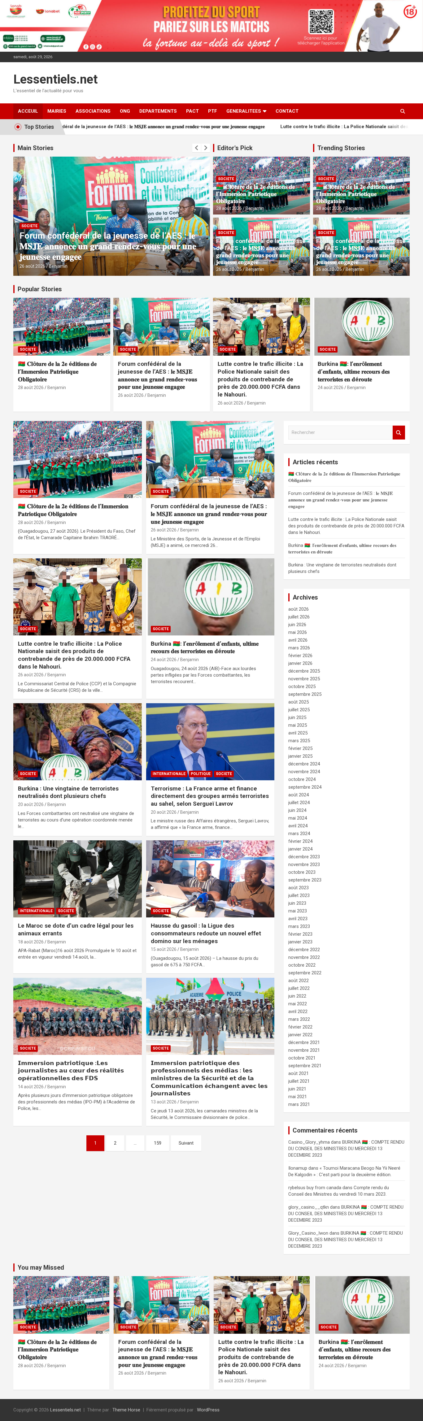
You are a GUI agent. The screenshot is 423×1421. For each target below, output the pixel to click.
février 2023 (300, 934)
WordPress (208, 1410)
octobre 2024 (302, 779)
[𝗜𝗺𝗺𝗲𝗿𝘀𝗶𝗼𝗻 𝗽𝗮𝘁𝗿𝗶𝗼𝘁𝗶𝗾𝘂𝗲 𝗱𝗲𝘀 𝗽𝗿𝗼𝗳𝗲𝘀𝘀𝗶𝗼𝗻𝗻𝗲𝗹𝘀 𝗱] (210, 1016)
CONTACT (287, 111)
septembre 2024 (304, 787)
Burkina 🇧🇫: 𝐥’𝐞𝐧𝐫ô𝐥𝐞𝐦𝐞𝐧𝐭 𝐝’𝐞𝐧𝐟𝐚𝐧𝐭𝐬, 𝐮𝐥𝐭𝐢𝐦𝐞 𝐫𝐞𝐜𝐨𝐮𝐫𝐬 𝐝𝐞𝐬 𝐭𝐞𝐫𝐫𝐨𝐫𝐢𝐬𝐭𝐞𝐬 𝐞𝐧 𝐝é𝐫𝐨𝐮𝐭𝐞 (354, 371)
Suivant (186, 1143)
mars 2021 (299, 1104)
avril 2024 (297, 826)
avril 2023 (297, 918)
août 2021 (298, 1073)
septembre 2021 (304, 1065)
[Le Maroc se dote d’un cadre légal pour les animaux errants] (77, 879)
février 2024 (300, 841)
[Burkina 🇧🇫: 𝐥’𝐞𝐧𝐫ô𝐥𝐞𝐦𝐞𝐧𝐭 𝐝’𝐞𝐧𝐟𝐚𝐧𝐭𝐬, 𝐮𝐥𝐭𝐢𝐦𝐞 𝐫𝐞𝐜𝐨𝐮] (210, 596)
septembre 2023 (304, 880)
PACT (192, 111)
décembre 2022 (304, 949)
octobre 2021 (302, 1058)
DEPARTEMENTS (158, 111)
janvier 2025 (300, 756)
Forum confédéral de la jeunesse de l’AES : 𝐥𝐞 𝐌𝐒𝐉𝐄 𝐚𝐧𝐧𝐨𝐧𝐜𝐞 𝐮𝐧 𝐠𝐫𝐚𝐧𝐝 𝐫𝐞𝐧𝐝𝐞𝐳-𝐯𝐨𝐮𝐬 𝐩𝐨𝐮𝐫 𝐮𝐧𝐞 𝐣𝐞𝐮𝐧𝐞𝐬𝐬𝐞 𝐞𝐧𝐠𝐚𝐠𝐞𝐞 (261, 251)
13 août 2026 (164, 1101)
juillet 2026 (299, 617)
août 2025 (298, 702)
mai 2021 (297, 1096)
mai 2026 (297, 632)
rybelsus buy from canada (314, 1187)
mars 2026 (299, 648)
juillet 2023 (299, 895)
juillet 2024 (299, 802)
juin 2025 (297, 717)
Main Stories (36, 148)
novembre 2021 (304, 1050)
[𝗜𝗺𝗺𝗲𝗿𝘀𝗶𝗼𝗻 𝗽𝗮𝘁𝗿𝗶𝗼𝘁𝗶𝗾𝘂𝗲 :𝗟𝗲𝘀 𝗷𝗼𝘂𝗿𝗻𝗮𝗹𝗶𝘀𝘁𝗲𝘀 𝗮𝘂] (77, 1016)
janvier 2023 (300, 942)
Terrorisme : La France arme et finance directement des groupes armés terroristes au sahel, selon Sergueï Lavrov (210, 796)
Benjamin (58, 266)
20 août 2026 (31, 804)
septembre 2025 (304, 694)
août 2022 (298, 980)
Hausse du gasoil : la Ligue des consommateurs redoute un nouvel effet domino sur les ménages (206, 933)
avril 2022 (297, 1011)
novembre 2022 (304, 957)
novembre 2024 (304, 771)
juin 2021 (297, 1089)
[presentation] (196, 148)
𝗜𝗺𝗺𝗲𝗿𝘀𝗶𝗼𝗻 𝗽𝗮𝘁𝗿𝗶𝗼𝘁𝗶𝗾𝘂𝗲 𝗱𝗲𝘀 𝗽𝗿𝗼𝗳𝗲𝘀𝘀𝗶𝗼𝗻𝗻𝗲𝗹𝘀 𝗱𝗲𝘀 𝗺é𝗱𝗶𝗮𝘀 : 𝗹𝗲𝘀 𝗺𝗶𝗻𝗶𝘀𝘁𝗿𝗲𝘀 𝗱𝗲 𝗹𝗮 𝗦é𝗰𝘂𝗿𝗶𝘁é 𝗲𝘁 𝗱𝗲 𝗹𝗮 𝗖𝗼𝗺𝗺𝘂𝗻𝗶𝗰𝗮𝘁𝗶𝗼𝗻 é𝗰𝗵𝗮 (209, 1078)
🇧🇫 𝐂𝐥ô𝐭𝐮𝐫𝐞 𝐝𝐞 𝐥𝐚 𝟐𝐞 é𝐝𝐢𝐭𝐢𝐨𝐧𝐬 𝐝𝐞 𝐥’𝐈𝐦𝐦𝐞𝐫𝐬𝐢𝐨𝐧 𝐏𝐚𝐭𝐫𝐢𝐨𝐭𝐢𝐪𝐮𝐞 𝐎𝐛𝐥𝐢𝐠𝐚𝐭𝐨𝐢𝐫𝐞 (255, 194)
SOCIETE (29, 226)
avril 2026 (297, 640)
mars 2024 (299, 833)
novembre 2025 (304, 679)
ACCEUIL (28, 111)
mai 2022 (297, 1004)
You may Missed (41, 1267)
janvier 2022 (300, 1035)
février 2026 (300, 655)
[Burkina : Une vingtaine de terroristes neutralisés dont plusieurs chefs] (77, 741)
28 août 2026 (229, 208)
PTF (212, 111)
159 (157, 1143)
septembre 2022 (304, 973)
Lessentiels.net (55, 79)
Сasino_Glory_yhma (309, 1142)
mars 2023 (299, 926)
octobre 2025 (302, 686)
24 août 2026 (330, 387)
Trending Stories (341, 148)
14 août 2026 (31, 1086)
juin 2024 (297, 810)
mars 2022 (299, 1019)
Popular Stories (40, 289)
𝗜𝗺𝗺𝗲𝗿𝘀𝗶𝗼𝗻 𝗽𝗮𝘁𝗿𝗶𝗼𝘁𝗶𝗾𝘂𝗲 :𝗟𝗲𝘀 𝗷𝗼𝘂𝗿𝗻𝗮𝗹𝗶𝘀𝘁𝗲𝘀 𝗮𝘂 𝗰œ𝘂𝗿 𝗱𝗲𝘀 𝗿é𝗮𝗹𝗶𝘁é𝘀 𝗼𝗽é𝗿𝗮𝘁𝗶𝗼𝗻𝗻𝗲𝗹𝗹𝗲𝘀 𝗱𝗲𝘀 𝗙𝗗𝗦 (71, 1070)
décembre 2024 (304, 764)
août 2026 (298, 609)
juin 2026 (297, 624)
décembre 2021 (304, 1042)
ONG (125, 111)
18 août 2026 (31, 941)
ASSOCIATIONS (93, 111)
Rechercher (399, 433)
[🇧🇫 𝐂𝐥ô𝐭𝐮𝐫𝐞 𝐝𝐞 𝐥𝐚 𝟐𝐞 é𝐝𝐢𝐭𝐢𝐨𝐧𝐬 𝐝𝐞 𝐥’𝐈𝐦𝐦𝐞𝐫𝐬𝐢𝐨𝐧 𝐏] (77, 459)
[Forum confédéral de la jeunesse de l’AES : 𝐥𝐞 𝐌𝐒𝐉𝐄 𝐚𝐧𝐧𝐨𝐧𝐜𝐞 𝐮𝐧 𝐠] (210, 459)
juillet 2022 (299, 988)
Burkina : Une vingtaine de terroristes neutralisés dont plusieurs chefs (68, 792)
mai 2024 (297, 818)
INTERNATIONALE (169, 774)
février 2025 (300, 748)
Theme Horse (126, 1410)
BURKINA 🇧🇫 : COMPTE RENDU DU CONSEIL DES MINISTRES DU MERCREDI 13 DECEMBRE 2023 (346, 1148)
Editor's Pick (235, 148)
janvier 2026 (300, 663)
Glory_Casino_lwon (308, 1233)
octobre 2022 (302, 965)
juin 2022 (297, 996)
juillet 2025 (299, 710)
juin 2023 (297, 903)
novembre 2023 (304, 864)
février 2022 (300, 1027)
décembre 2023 (304, 857)
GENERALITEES (243, 111)
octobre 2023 (302, 872)
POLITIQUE (201, 774)
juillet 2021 (299, 1081)
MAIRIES (56, 111)
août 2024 (298, 795)
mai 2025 (297, 725)
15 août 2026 (164, 949)
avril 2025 (297, 733)
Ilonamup (297, 1168)
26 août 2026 (32, 266)
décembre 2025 (304, 671)
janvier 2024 (300, 849)
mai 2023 (297, 911)
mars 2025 (299, 740)
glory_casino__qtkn (308, 1207)
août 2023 (298, 887)
